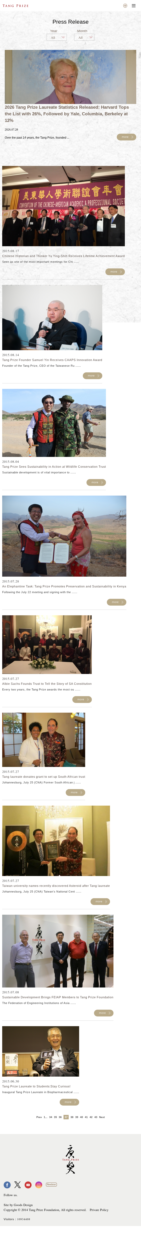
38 (71, 1117)
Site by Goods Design (18, 1205)
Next (102, 1117)
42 (91, 1117)
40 (81, 1117)
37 (66, 1117)
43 (95, 1117)
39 (76, 1117)
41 (86, 1117)
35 (55, 1117)
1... (45, 1117)
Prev (39, 1117)
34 (50, 1117)
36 (60, 1117)
